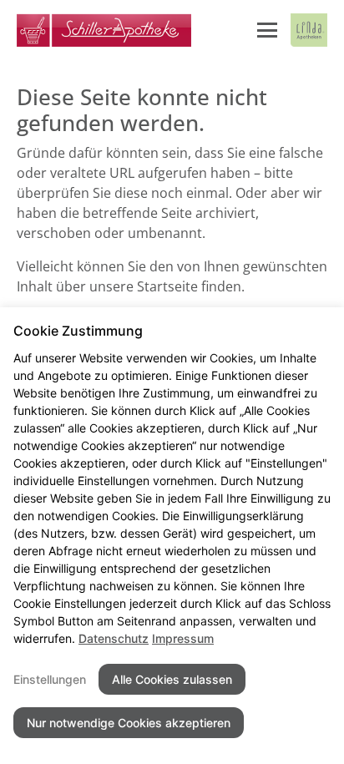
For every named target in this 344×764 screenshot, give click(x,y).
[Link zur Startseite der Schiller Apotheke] (104, 30)
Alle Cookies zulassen (172, 679)
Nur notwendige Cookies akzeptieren (128, 723)
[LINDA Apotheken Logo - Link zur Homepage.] (309, 30)
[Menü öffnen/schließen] (267, 30)
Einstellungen (49, 679)
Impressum (183, 638)
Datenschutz (113, 638)
